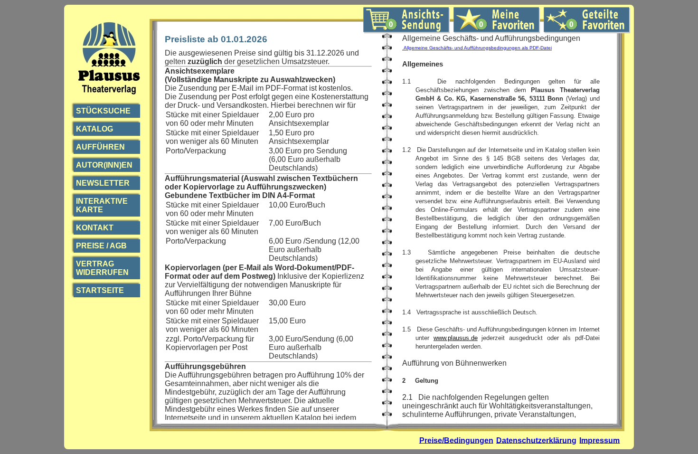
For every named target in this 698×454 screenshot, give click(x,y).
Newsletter (103, 183)
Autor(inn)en (104, 165)
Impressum (599, 440)
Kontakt (94, 228)
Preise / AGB (101, 246)
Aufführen (100, 147)
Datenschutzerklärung (536, 440)
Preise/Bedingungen (456, 440)
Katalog (94, 129)
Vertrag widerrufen (102, 268)
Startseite (100, 290)
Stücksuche (103, 111)
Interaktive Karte (102, 205)
